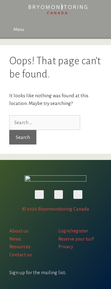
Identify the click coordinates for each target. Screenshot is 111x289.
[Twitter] (58, 194)
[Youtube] (39, 194)
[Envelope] (77, 194)
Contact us (20, 254)
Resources (20, 246)
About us (18, 230)
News (15, 238)
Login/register (73, 230)
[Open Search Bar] (102, 29)
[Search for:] (44, 122)
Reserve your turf (76, 238)
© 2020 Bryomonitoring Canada (55, 209)
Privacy (65, 246)
